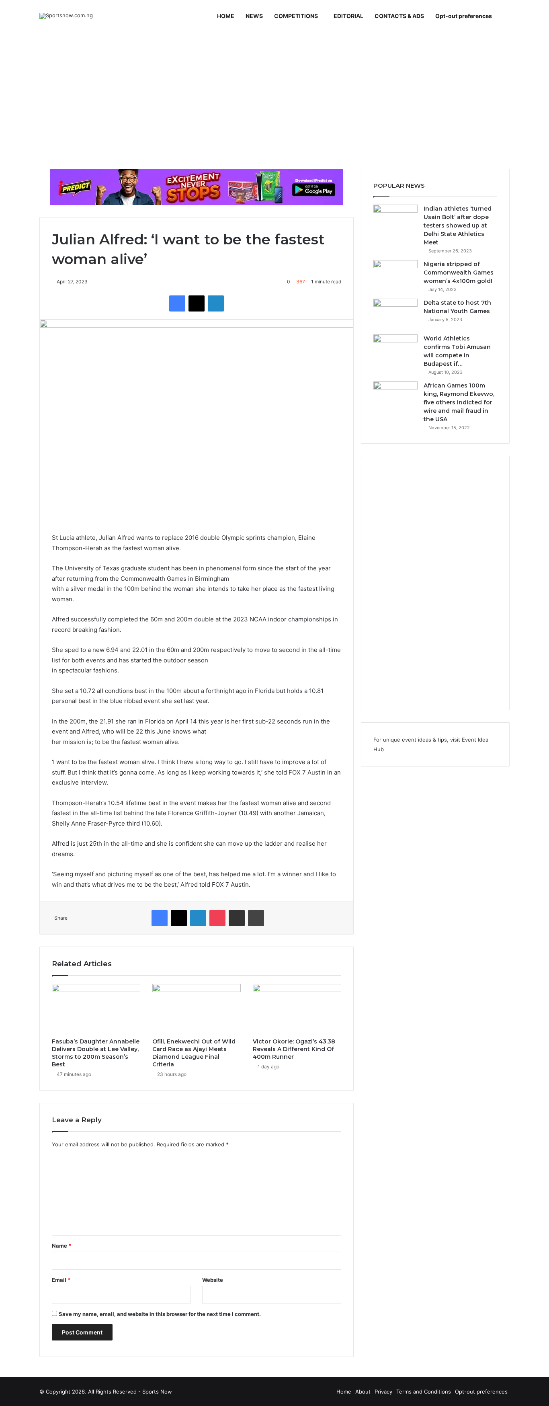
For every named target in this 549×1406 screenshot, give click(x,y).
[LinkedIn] (216, 303)
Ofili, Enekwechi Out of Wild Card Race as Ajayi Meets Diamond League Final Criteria (194, 1053)
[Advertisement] (274, 100)
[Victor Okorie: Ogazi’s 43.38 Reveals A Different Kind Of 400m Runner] (297, 1009)
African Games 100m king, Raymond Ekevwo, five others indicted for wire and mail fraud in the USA (459, 402)
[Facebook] (177, 303)
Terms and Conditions (423, 1391)
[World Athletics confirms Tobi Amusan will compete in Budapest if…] (395, 349)
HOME (225, 15)
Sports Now (157, 1391)
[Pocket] (217, 918)
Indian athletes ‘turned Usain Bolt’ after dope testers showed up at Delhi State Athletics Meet (458, 225)
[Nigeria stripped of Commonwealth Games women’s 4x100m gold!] (395, 275)
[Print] (256, 918)
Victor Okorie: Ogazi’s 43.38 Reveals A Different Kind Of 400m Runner (294, 1049)
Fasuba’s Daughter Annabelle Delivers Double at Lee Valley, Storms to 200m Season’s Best (95, 1053)
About (363, 1391)
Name (61, 1245)
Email (61, 1280)
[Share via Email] (237, 918)
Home (343, 1391)
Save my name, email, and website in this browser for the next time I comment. (160, 1314)
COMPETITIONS (296, 15)
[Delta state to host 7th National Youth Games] (395, 314)
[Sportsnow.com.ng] (66, 16)
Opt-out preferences (463, 15)
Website (212, 1280)
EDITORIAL (348, 15)
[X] (196, 303)
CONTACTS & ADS (399, 15)
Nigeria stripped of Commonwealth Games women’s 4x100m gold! (459, 272)
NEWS (254, 15)
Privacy (383, 1391)
